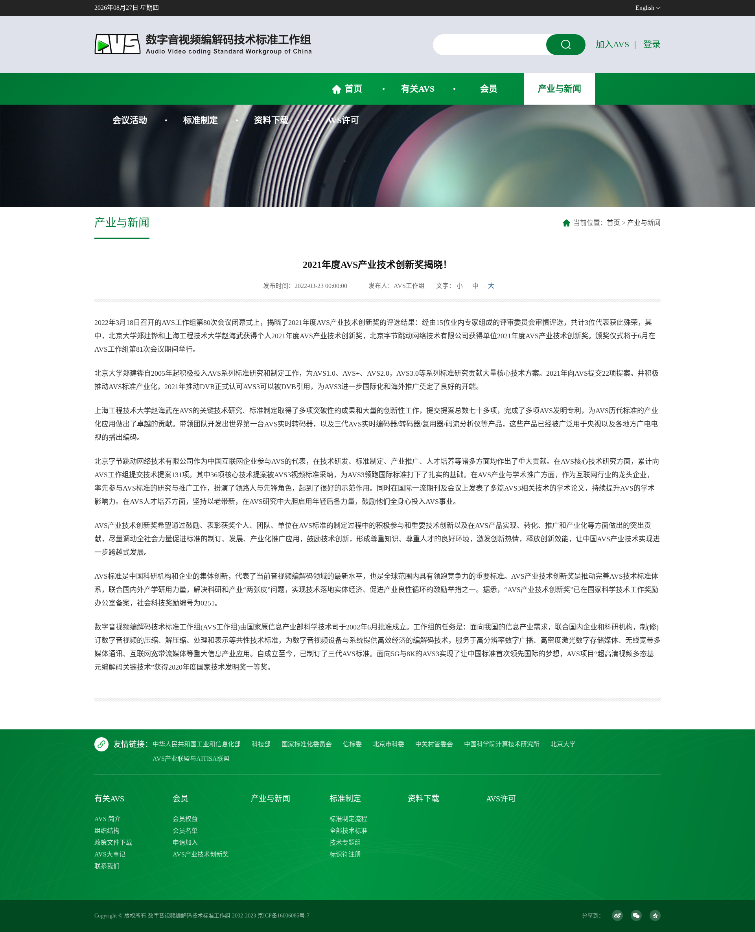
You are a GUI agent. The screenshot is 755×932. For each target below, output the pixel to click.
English (644, 7)
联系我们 (107, 866)
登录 (652, 44)
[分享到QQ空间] (655, 915)
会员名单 (185, 830)
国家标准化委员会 (307, 744)
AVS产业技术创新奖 (201, 854)
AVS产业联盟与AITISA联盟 (191, 758)
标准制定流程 (348, 819)
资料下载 (271, 120)
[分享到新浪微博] (617, 915)
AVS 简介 (107, 819)
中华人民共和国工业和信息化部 (197, 744)
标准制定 (200, 120)
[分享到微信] (636, 915)
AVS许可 (342, 120)
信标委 (352, 744)
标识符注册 (345, 854)
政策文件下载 (113, 842)
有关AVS (418, 89)
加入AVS (612, 44)
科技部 (261, 744)
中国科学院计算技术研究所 (502, 744)
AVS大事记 (109, 854)
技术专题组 (345, 842)
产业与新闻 (559, 89)
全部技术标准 (348, 830)
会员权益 (185, 819)
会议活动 (129, 120)
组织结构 (107, 830)
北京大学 (563, 744)
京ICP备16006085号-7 (283, 916)
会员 (488, 89)
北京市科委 (388, 744)
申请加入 (185, 842)
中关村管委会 (434, 744)
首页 (353, 89)
